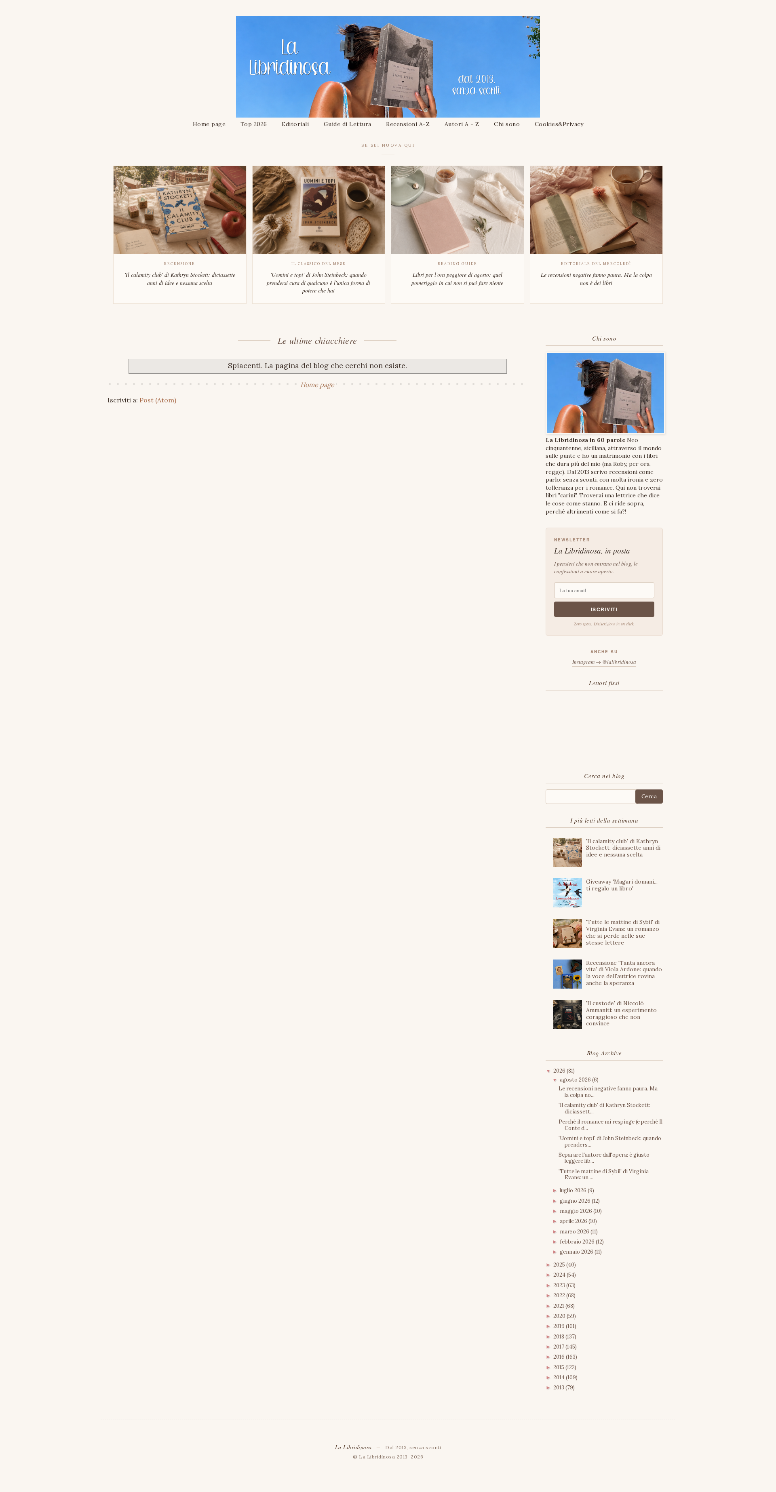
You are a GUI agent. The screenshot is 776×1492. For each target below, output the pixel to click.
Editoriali (295, 124)
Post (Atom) (157, 400)
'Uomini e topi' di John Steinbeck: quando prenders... (610, 1141)
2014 (559, 1377)
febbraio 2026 (578, 1241)
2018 (559, 1336)
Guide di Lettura (347, 124)
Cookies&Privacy (559, 124)
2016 (559, 1356)
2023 (559, 1285)
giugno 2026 (576, 1200)
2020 (560, 1316)
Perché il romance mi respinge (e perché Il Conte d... (610, 1125)
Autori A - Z (462, 124)
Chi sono (507, 124)
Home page (209, 124)
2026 (560, 1070)
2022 (559, 1295)
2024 (560, 1274)
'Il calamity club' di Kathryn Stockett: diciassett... (604, 1108)
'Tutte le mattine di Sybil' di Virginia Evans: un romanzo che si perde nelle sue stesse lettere (623, 932)
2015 (559, 1367)
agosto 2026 (576, 1079)
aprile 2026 (574, 1221)
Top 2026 (253, 124)
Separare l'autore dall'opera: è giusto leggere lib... (604, 1158)
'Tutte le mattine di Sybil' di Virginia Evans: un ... (604, 1174)
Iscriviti (604, 609)
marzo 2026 (575, 1231)
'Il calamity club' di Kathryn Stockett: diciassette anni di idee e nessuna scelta (623, 848)
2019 (559, 1326)
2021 (559, 1306)
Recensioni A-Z (408, 124)
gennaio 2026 (577, 1251)
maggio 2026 (576, 1211)
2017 (559, 1346)
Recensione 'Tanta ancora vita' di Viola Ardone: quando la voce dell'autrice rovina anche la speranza (624, 973)
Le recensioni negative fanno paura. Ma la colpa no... (608, 1091)
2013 (559, 1387)
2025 (559, 1264)
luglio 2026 (574, 1190)
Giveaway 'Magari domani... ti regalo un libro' (622, 885)
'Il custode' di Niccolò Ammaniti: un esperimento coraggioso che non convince (621, 1013)
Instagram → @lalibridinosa (604, 661)
